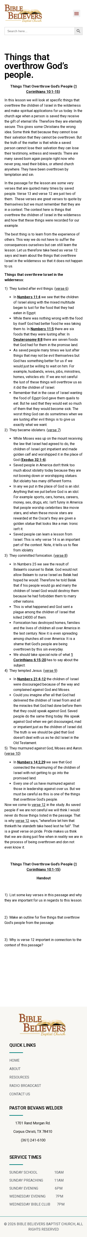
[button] (76, 13)
